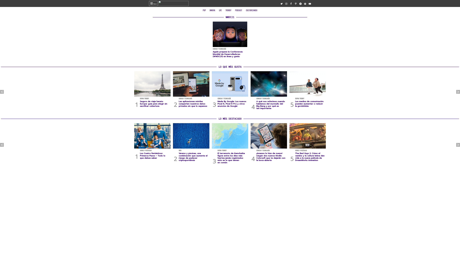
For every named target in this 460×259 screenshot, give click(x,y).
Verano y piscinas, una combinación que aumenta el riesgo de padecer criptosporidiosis (193, 157)
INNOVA (212, 10)
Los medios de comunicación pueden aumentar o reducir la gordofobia (309, 103)
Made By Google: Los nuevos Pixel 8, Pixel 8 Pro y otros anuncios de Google (232, 103)
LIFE (220, 10)
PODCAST (238, 10)
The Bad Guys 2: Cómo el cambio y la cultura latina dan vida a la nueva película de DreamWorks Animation (310, 157)
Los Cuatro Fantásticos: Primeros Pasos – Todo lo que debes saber (152, 155)
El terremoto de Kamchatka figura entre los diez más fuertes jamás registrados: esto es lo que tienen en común (231, 158)
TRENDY (228, 10)
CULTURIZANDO (251, 10)
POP (204, 10)
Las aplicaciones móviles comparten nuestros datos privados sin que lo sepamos (193, 103)
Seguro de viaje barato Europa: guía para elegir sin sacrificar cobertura (153, 103)
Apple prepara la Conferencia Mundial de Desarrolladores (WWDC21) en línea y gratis (228, 54)
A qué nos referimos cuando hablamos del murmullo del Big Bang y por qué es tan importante (270, 105)
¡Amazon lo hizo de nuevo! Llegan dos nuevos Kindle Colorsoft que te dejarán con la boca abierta (270, 157)
